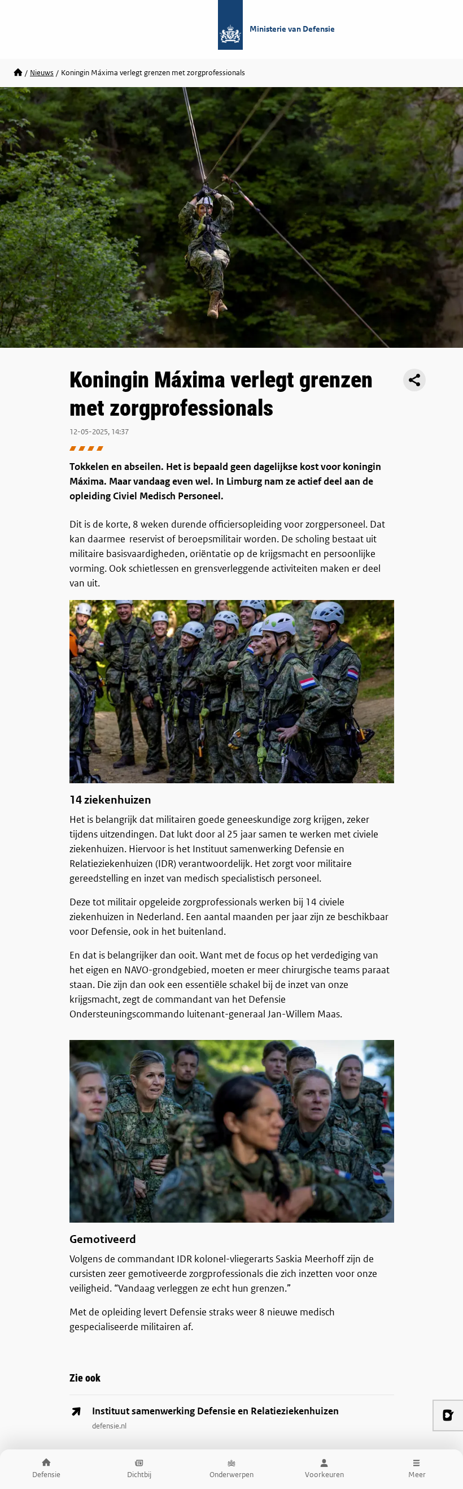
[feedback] (448, 1415)
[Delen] (414, 380)
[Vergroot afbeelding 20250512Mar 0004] (231, 691)
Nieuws (42, 72)
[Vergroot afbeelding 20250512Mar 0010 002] (231, 1131)
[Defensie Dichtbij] (18, 72)
